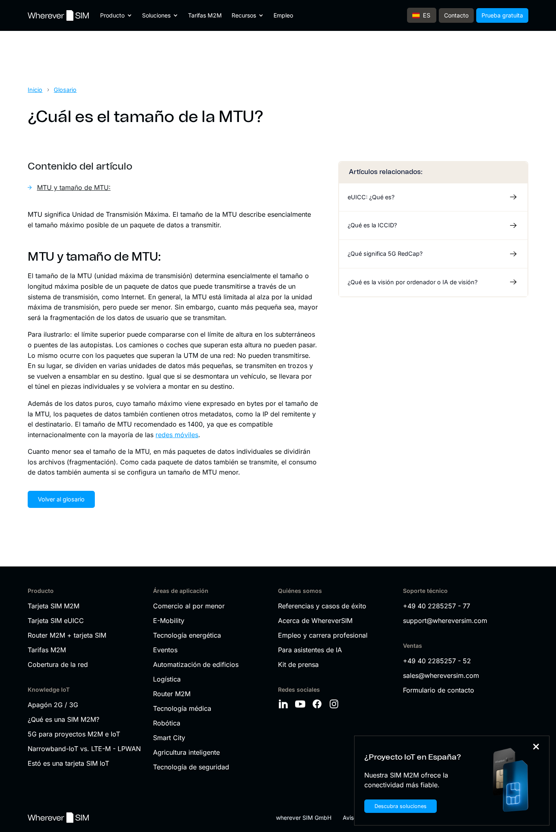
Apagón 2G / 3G (53, 705)
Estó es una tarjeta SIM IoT (68, 763)
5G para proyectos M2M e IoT (74, 734)
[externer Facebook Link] (318, 703)
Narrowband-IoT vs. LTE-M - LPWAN (84, 749)
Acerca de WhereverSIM (315, 620)
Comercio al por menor (189, 606)
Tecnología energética (187, 635)
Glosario (65, 89)
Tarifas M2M (205, 15)
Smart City (169, 738)
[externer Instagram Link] (335, 703)
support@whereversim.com (445, 620)
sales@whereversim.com (441, 675)
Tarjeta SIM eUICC (56, 620)
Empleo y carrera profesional (323, 635)
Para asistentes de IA (310, 650)
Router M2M (171, 694)
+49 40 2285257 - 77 (436, 606)
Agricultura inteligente (186, 752)
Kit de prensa (298, 664)
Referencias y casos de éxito (322, 606)
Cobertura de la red (58, 664)
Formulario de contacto (438, 690)
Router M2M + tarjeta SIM (67, 635)
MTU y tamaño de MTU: (74, 187)
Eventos (165, 650)
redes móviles (176, 435)
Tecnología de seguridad (191, 767)
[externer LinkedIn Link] (284, 703)
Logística (167, 679)
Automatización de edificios (196, 664)
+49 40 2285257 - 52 (437, 661)
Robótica (166, 723)
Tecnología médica (182, 708)
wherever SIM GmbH (303, 817)
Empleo (283, 15)
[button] (116, 15)
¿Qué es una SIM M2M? (63, 719)
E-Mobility (168, 620)
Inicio (35, 89)
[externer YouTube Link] (301, 703)
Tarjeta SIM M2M (53, 606)
